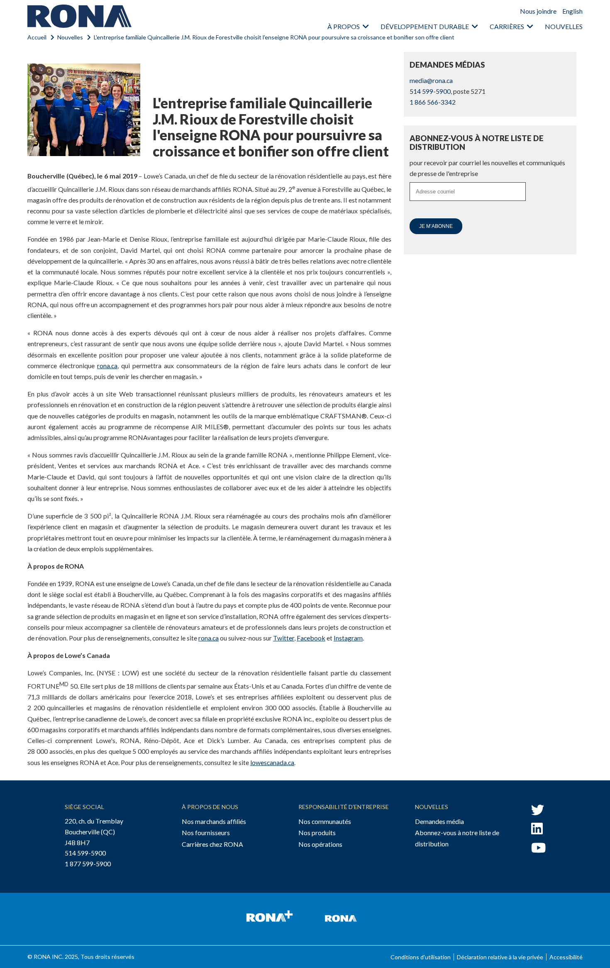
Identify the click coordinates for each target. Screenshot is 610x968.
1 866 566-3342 (433, 102)
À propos (343, 26)
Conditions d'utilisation (420, 957)
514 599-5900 (430, 91)
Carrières (507, 26)
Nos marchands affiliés (214, 821)
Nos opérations (320, 844)
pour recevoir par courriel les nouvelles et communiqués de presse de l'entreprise (487, 168)
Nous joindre (538, 11)
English (572, 11)
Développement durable (425, 26)
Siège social (84, 806)
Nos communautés (324, 821)
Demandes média (439, 821)
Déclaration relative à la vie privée (500, 957)
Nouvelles (564, 26)
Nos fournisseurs (206, 832)
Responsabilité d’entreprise (343, 806)
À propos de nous (210, 806)
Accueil (36, 37)
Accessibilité (566, 957)
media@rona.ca (431, 80)
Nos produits (317, 832)
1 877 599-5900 (88, 864)
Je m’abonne (436, 226)
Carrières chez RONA (212, 844)
